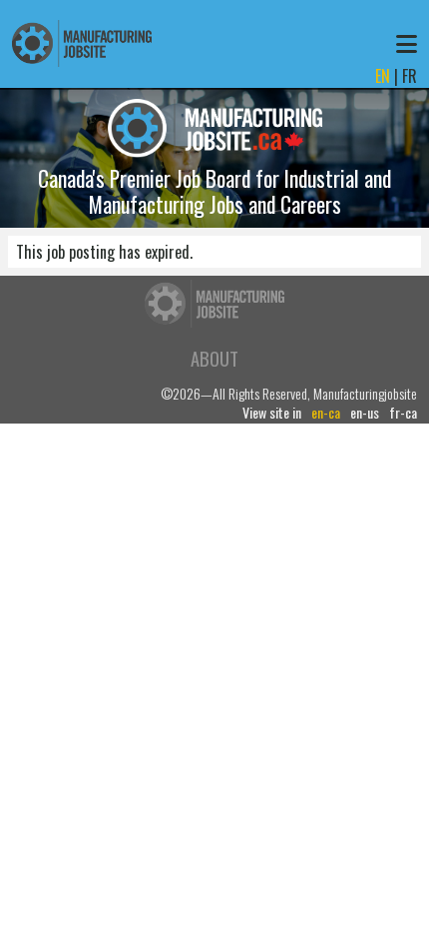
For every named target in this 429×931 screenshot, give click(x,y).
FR (409, 76)
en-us (364, 413)
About (214, 358)
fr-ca (403, 413)
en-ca (325, 413)
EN (382, 76)
